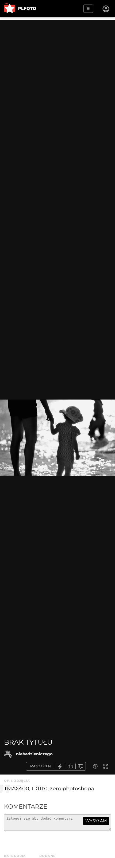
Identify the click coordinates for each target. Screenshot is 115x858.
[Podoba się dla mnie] (70, 766)
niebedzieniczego (34, 753)
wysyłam (96, 820)
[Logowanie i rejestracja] (106, 9)
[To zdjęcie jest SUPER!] (60, 766)
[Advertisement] (57, 77)
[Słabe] (80, 766)
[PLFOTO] (20, 8)
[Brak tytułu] (8, 754)
